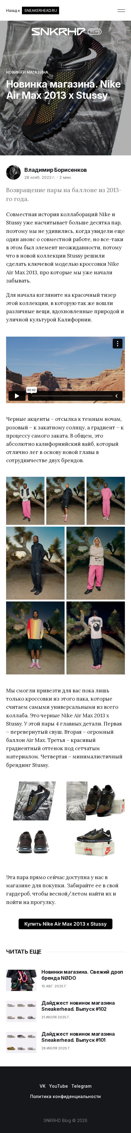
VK (42, 1086)
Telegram (81, 1086)
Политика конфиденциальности (65, 1096)
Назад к (31, 10)
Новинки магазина (27, 72)
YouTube (58, 1086)
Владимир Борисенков (55, 170)
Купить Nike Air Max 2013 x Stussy (65, 924)
